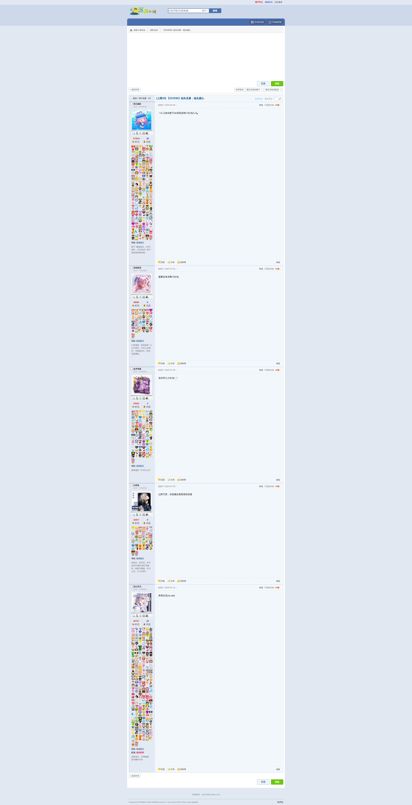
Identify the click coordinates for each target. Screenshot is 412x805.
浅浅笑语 (137, 268)
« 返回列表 (134, 89)
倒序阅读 (239, 89)
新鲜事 (183, 262)
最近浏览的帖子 (253, 89)
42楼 (277, 370)
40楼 (277, 105)
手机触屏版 (277, 22)
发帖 (277, 83)
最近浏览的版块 (272, 89)
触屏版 (280, 802)
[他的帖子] (140, 133)
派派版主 (140, 243)
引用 (172, 262)
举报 (261, 105)
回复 (263, 83)
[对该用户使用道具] (147, 133)
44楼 (277, 587)
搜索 (215, 10)
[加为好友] (137, 133)
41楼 (277, 269)
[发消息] (133, 133)
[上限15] (161, 98)
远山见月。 (138, 586)
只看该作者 (269, 105)
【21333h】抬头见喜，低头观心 (177, 30)
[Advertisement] (206, 56)
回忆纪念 (154, 30)
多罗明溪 (137, 369)
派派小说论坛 (139, 30)
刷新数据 (259, 99)
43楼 (277, 486)
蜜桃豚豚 (140, 752)
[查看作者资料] (143, 133)
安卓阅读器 (259, 22)
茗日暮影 (137, 104)
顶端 (278, 262)
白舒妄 (136, 485)
